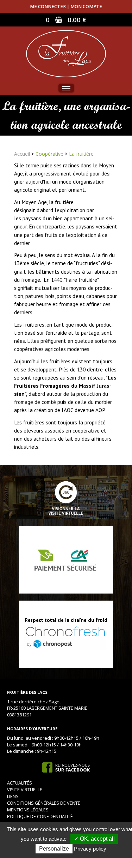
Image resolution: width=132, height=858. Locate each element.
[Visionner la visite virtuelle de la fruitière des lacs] (66, 497)
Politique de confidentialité (40, 817)
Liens (13, 796)
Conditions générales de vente (43, 803)
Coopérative (49, 153)
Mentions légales (28, 810)
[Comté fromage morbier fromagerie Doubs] (66, 53)
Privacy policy (90, 849)
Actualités (19, 783)
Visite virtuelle (24, 790)
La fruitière (81, 153)
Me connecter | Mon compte (66, 7)
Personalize (54, 849)
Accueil (22, 153)
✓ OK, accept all (94, 839)
